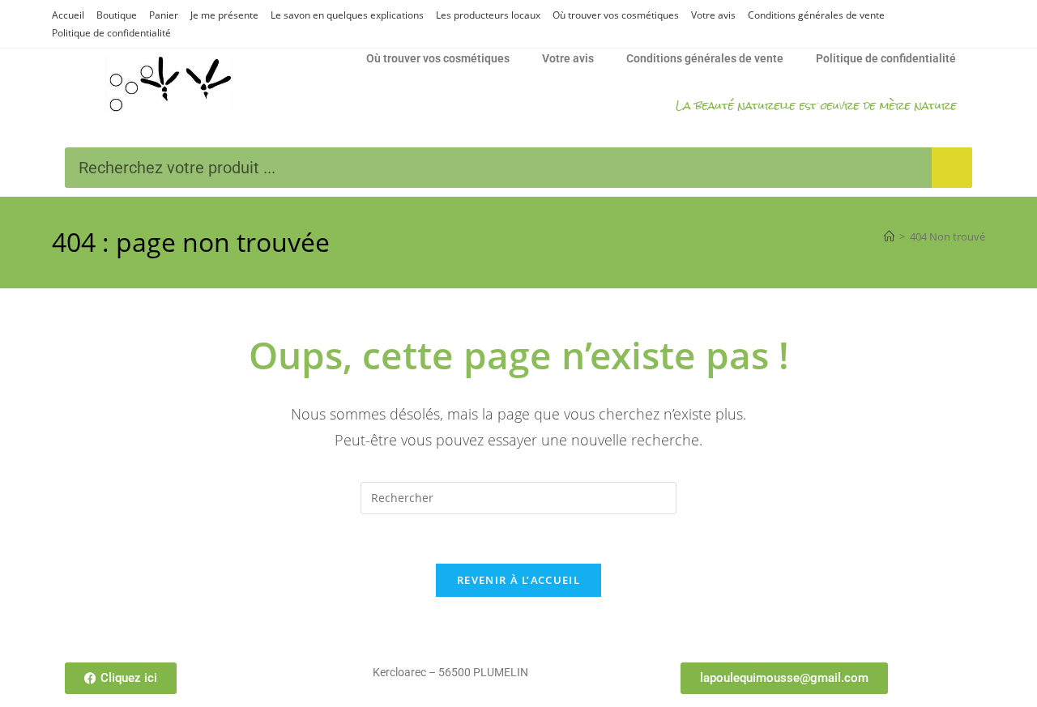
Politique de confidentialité (111, 33)
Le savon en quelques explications (347, 15)
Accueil (68, 15)
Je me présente (224, 15)
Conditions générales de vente (816, 15)
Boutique (116, 15)
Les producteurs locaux (488, 15)
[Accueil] (889, 236)
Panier (163, 15)
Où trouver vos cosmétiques (616, 15)
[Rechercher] (952, 167)
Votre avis (713, 15)
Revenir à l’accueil (518, 580)
